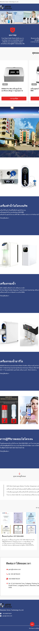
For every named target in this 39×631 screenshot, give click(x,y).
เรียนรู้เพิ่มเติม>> (4, 218)
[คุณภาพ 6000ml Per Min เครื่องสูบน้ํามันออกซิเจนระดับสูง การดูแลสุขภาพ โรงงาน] (13, 74)
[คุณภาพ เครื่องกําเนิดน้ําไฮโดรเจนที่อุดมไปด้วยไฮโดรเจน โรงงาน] (29, 410)
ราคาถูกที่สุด (14, 98)
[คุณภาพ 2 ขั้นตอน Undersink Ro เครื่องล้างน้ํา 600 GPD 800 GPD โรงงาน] (9, 332)
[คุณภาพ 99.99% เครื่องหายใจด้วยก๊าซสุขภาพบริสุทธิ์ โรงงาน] (9, 177)
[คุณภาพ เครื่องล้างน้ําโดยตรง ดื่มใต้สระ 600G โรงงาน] (29, 332)
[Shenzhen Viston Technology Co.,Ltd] (6, 7)
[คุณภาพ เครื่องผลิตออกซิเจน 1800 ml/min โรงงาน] (29, 177)
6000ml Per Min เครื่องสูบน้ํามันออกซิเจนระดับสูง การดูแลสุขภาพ (12, 90)
